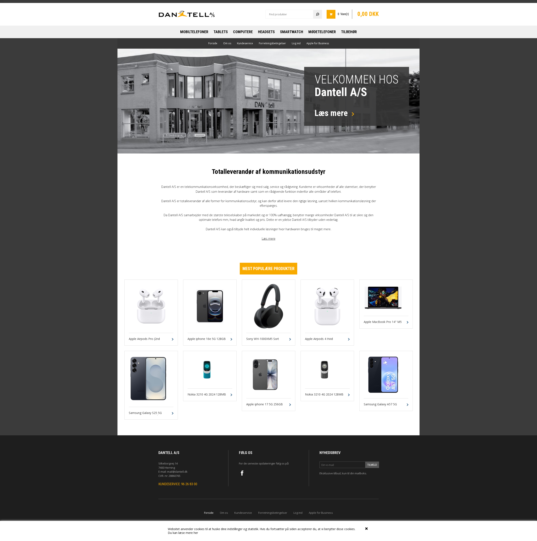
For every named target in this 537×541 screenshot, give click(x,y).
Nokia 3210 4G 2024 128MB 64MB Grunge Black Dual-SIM (325, 396)
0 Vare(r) (343, 14)
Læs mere (268, 239)
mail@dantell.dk (177, 471)
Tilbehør (349, 32)
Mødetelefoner (322, 32)
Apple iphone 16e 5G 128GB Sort (207, 340)
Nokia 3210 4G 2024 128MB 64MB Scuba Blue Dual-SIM (207, 396)
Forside (212, 43)
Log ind (296, 43)
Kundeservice (245, 43)
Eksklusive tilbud (330, 473)
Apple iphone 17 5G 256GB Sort (264, 406)
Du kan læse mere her (183, 533)
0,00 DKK (368, 14)
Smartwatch (291, 32)
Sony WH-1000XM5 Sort (262, 339)
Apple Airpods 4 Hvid (319, 339)
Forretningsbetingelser (272, 43)
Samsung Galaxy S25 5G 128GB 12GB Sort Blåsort (146, 414)
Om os (227, 43)
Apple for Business (317, 43)
